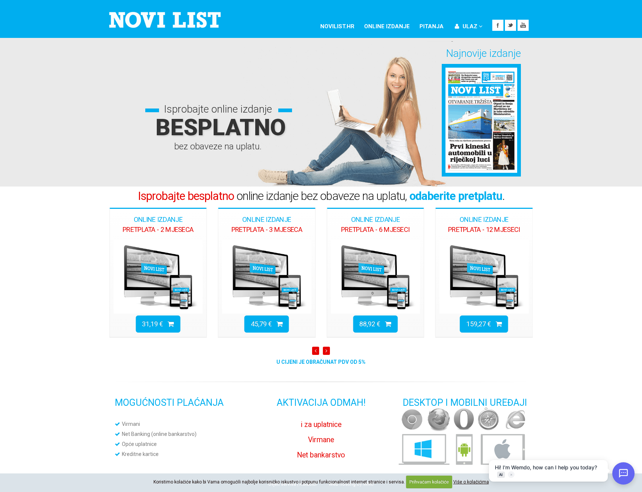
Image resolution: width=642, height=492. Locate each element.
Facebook (497, 25)
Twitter (510, 25)
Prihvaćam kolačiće (429, 482)
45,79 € (263, 324)
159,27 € (481, 324)
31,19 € (155, 324)
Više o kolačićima (471, 482)
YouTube (523, 25)
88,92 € (372, 324)
